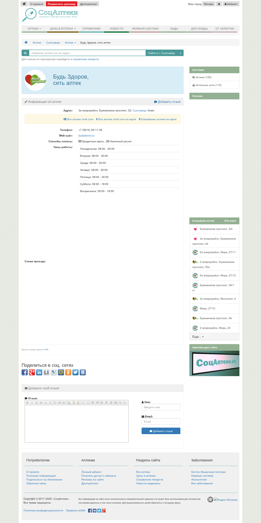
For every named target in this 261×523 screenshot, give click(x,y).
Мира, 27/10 (207, 308)
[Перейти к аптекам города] (219, 3)
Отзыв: (32, 398)
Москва (208, 4)
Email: (148, 416)
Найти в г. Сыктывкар (161, 53)
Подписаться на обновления (44, 479)
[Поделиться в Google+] (32, 372)
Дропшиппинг (88, 4)
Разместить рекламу (61, 4)
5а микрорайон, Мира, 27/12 (217, 275)
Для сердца (199, 28)
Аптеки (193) (203, 77)
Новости (116, 28)
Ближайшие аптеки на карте (158, 119)
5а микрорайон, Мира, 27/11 (217, 252)
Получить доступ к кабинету (98, 475)
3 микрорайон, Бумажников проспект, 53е (213, 264)
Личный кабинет (91, 472)
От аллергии (225, 28)
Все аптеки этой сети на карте (117, 119)
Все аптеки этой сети (79, 119)
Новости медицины (148, 483)
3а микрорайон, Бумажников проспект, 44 (214, 240)
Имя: (147, 402)
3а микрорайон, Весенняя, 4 (217, 298)
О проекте (36, 4)
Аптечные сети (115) (208, 85)
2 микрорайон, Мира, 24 (214, 327)
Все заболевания (202, 483)
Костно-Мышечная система (208, 472)
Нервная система (145, 28)
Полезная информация (41, 475)
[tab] (214, 336)
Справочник (91, 28)
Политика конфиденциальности (43, 510)
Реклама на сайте (92, 479)
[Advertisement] (195, 16)
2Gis (46, 349)
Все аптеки (143, 472)
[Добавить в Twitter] (75, 372)
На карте (231, 221)
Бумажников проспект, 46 (215, 318)
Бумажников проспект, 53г (216, 228)
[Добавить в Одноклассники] (68, 372)
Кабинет (231, 4)
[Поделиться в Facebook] (25, 372)
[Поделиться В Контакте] (83, 372)
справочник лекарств (86, 59)
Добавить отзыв (169, 101)
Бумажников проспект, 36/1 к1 (213, 287)
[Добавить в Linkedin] (39, 372)
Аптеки (33, 28)
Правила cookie (75, 510)
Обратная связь (36, 483)
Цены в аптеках (62, 28)
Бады (174, 28)
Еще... (196, 336)
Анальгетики (199, 479)
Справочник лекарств (149, 479)
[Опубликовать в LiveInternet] (46, 372)
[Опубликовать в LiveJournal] (54, 372)
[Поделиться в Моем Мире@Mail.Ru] (61, 372)
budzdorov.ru (86, 135)
